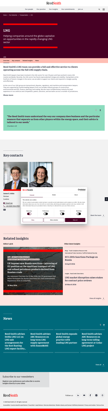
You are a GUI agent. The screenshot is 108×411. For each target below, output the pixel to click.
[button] (100, 110)
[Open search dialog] (99, 9)
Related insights (28, 60)
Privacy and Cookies (90, 405)
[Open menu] (104, 9)
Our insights (53, 9)
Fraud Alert (31, 405)
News (37, 60)
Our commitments (68, 9)
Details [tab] (54, 194)
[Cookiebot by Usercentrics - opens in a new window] (79, 190)
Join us (80, 9)
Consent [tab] (32, 195)
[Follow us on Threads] (102, 395)
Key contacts (16, 60)
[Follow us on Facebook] (90, 395)
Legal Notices (39, 405)
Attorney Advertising (49, 405)
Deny (33, 220)
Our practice (41, 9)
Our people (29, 9)
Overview (6, 60)
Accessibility (6, 405)
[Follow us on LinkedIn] (78, 395)
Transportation (24, 15)
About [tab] (76, 194)
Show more (8, 95)
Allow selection (54, 220)
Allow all (75, 220)
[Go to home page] (54, 3)
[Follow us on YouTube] (84, 395)
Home (5, 15)
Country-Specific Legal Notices (19, 405)
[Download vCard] (4, 210)
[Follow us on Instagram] (96, 395)
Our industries (13, 15)
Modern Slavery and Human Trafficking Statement (70, 405)
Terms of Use (100, 405)
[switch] (46, 214)
